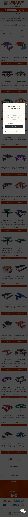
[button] (23, 514)
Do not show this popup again (12, 131)
